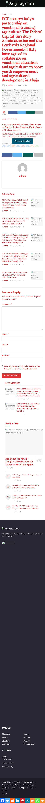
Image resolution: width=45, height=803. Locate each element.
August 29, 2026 (15, 264)
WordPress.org (7, 766)
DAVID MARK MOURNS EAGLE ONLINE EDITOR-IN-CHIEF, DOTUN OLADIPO (14, 275)
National (5, 744)
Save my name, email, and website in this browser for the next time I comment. (22, 367)
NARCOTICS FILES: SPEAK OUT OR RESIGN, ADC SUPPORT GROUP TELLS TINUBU (15, 221)
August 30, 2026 (15, 211)
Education (6, 734)
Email (5, 345)
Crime (13, 788)
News (10, 14)
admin (10, 85)
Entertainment (28, 785)
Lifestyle (5, 741)
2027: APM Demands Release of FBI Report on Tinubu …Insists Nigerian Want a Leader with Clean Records (22, 127)
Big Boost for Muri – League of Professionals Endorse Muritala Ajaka (19, 461)
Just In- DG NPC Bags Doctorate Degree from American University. (26, 507)
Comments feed (8, 763)
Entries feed (6, 760)
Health (5, 737)
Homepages (6, 782)
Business (5, 785)
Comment (7, 304)
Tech (31, 788)
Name (5, 334)
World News (29, 744)
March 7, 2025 (23, 85)
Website (5, 355)
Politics (27, 737)
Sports (26, 741)
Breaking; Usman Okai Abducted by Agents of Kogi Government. (26, 486)
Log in (4, 756)
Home (4, 14)
